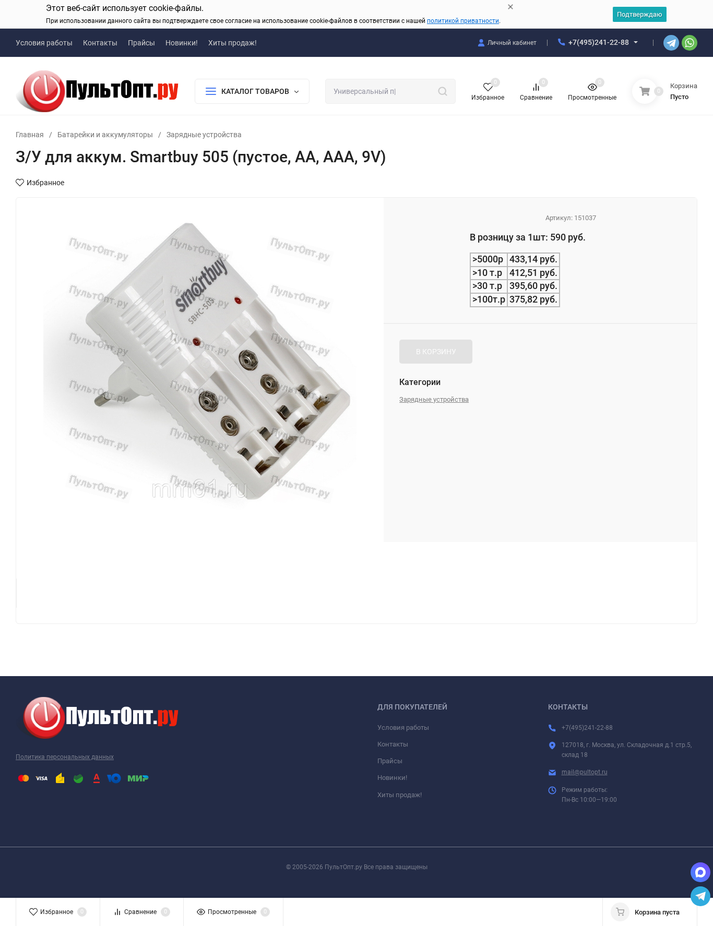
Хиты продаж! (399, 795)
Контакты (392, 744)
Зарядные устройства (204, 134)
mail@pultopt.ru (585, 772)
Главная (30, 134)
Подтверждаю (639, 14)
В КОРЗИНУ (436, 351)
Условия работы (403, 727)
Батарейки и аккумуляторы (105, 134)
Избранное (45, 182)
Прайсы (389, 761)
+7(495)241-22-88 (598, 42)
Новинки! (392, 777)
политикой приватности (463, 21)
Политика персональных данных (65, 757)
